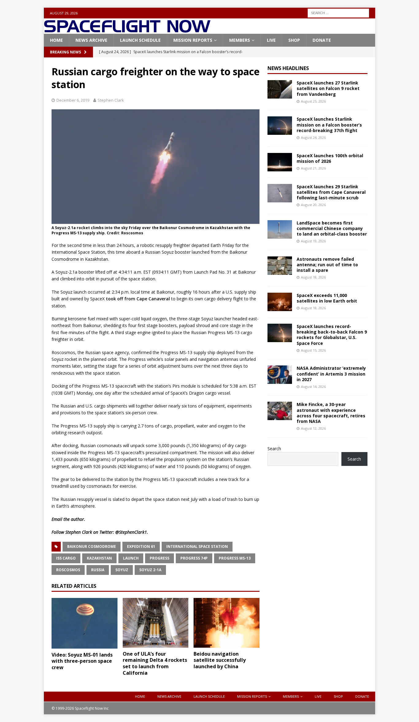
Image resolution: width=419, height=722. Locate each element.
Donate (322, 40)
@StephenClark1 (131, 532)
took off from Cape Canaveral (138, 299)
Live (271, 40)
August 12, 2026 (313, 428)
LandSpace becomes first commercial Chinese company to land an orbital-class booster (332, 228)
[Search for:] (338, 12)
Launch (131, 558)
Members (239, 40)
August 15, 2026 (313, 350)
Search (274, 448)
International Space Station (197, 546)
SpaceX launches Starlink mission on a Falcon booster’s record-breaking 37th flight (329, 124)
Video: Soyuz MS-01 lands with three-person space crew (82, 661)
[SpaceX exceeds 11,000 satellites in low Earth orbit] (279, 302)
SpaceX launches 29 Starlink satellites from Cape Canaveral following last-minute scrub (331, 192)
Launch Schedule (140, 40)
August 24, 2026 (313, 137)
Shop (294, 40)
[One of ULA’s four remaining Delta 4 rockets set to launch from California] (156, 622)
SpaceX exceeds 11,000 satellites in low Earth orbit (327, 298)
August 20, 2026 (313, 204)
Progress (159, 558)
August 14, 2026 (313, 386)
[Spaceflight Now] (127, 30)
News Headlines (288, 68)
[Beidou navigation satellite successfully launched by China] (226, 622)
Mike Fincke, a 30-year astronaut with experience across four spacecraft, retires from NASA (331, 412)
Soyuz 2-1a (150, 569)
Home (56, 40)
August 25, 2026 (313, 101)
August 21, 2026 (313, 168)
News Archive (91, 40)
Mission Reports (192, 40)
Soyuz (121, 569)
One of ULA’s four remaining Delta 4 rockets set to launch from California (155, 663)
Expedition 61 (141, 546)
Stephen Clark (111, 100)
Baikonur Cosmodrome (91, 546)
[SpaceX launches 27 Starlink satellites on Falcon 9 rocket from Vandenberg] (279, 89)
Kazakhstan (99, 558)
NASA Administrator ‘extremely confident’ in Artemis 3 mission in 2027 (331, 373)
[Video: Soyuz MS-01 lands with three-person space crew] (84, 623)
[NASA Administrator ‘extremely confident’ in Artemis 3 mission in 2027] (279, 374)
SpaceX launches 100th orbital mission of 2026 (330, 158)
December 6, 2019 (72, 100)
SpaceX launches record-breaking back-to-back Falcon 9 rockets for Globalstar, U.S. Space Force (332, 334)
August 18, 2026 (313, 277)
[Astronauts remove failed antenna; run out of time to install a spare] (279, 265)
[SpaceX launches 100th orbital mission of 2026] (279, 162)
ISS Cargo (66, 558)
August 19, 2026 (313, 241)
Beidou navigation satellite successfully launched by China (220, 660)
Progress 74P (194, 558)
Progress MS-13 (235, 558)
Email (57, 519)
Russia (97, 569)
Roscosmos (68, 569)
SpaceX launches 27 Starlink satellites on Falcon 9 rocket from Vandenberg (328, 88)
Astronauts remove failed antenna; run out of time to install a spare (327, 264)
